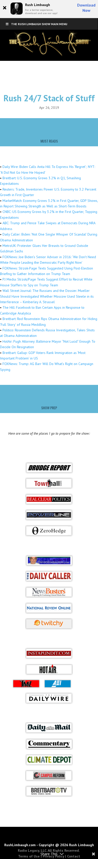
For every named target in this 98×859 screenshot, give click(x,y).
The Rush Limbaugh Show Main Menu (39, 24)
